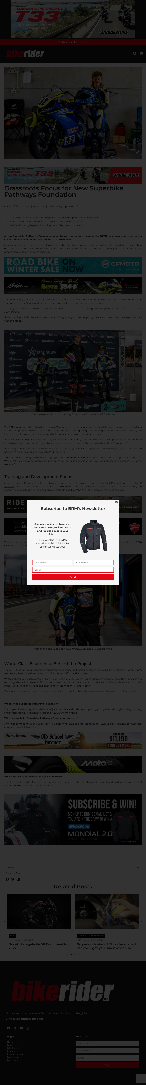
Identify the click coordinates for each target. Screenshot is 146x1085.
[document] (73, 542)
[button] (117, 502)
